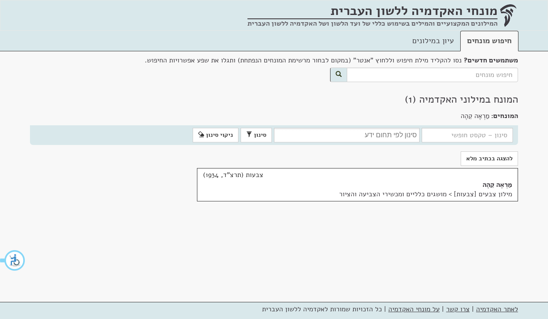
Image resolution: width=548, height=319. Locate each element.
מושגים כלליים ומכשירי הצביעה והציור (393, 194)
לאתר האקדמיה (497, 309)
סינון (259, 135)
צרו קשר (458, 309)
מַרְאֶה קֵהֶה (497, 184)
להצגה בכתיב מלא (489, 158)
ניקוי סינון (218, 135)
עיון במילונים (433, 40)
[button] (13, 260)
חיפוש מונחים (489, 40)
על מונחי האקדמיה (414, 309)
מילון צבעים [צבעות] (483, 194)
